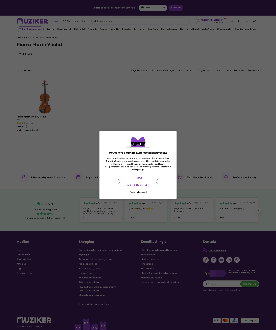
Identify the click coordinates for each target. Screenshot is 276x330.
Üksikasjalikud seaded (138, 185)
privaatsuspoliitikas (149, 166)
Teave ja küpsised (138, 192)
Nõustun (138, 178)
